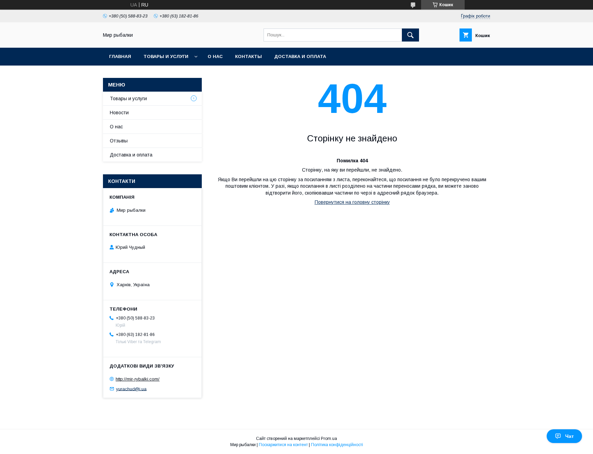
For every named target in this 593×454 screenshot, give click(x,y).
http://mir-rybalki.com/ (138, 379)
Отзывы (119, 140)
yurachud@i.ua (131, 388)
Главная (120, 56)
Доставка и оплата (300, 56)
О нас (215, 56)
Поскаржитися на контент (283, 444)
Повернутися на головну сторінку (352, 202)
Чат (569, 436)
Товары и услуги (165, 56)
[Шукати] (410, 35)
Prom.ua (329, 438)
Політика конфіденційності (337, 444)
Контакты (248, 56)
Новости (119, 112)
